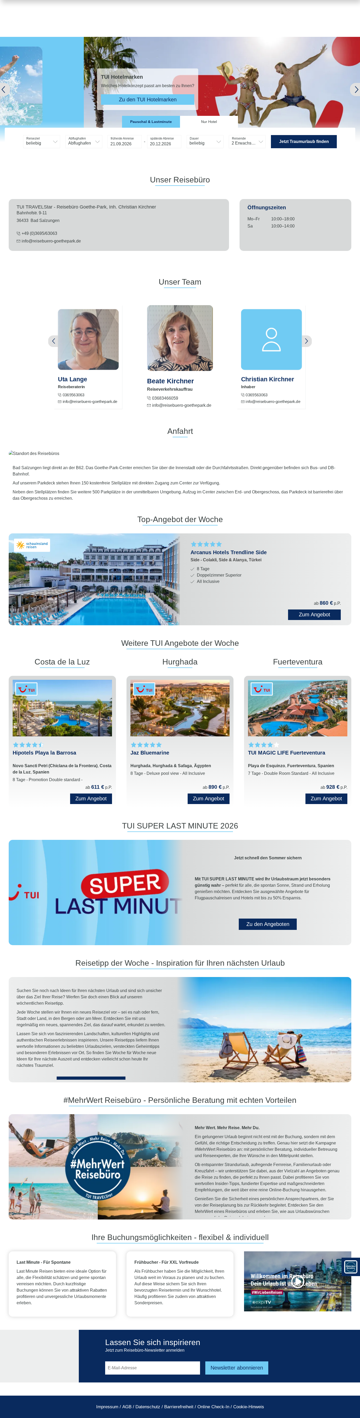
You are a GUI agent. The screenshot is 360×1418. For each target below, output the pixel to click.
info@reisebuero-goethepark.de (51, 241)
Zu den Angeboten (99, 99)
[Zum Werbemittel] (350, 1266)
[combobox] (41, 141)
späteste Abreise (162, 138)
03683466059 (165, 398)
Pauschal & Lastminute (151, 122)
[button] (12, 89)
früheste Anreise (122, 138)
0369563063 (73, 395)
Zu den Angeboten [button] (267, 924)
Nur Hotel (209, 122)
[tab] (151, 122)
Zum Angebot (91, 798)
